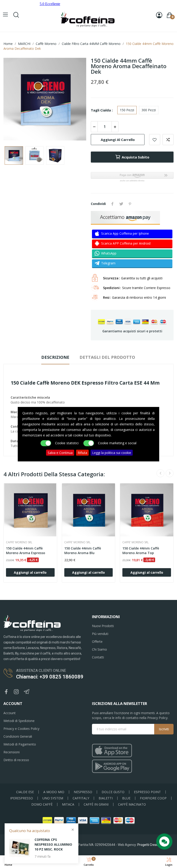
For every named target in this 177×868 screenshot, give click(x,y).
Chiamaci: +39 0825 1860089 (49, 677)
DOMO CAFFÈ (42, 804)
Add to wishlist (154, 139)
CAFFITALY (81, 798)
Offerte (97, 641)
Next (75, 100)
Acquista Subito (135, 157)
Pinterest (130, 203)
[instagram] (16, 692)
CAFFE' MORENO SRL (19, 542)
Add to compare (168, 139)
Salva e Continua (60, 452)
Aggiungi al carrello (118, 139)
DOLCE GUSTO (113, 792)
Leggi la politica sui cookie (111, 452)
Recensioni (11, 752)
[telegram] (26, 692)
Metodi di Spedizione (19, 721)
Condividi (112, 203)
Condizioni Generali (17, 736)
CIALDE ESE (25, 792)
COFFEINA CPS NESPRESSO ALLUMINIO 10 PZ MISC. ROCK (53, 844)
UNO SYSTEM (52, 798)
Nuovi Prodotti (103, 626)
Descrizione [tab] (55, 357)
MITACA (68, 804)
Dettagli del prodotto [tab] (107, 357)
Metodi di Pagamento (19, 744)
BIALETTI (106, 798)
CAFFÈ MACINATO (132, 804)
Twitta (121, 203)
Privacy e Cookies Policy (21, 728)
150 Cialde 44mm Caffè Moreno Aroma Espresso (25, 550)
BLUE (126, 798)
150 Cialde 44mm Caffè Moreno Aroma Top (140, 550)
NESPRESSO (83, 792)
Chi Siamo (99, 649)
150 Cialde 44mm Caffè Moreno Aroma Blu (82, 550)
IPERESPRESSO (21, 798)
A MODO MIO (53, 792)
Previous (14, 100)
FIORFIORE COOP (153, 798)
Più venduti (100, 633)
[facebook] (6, 692)
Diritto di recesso (16, 760)
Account (9, 713)
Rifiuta (82, 452)
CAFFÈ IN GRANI (96, 804)
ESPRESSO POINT (147, 792)
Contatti (98, 657)
